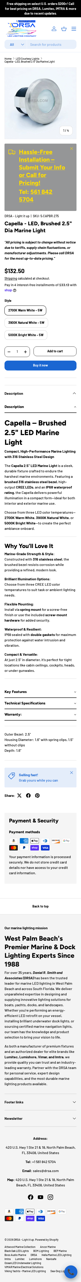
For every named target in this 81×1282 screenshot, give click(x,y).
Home (7, 58)
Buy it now (40, 365)
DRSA (34, 1254)
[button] (64, 29)
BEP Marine (60, 1250)
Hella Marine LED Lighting (57, 1254)
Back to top (40, 906)
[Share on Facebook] (28, 795)
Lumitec (20, 1258)
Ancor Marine (48, 1246)
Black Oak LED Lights (16, 1250)
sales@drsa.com (46, 1170)
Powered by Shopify (46, 1239)
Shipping (10, 278)
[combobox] (40, 44)
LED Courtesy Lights (27, 58)
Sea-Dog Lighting (60, 1271)
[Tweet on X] (19, 795)
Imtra (7, 1258)
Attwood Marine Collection (20, 1246)
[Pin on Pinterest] (37, 795)
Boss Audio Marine (15, 1254)
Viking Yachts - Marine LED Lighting (25, 1271)
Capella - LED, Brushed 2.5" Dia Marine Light (29, 61)
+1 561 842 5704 (44, 1161)
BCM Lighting (41, 1250)
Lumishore (35, 1258)
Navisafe (51, 1258)
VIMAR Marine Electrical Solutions (23, 1267)
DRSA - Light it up (16, 216)
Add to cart (55, 351)
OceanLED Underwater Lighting (22, 1262)
